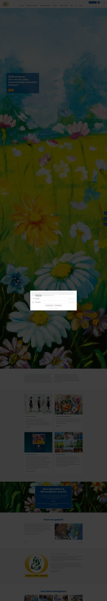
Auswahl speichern (49, 305)
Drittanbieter (38, 302)
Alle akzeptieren (58, 305)
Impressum (51, 308)
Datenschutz (38, 295)
